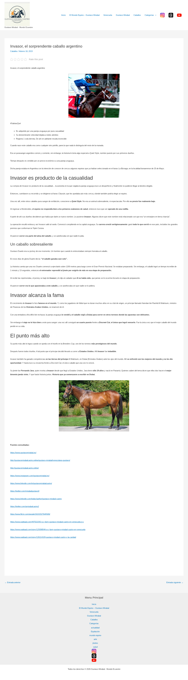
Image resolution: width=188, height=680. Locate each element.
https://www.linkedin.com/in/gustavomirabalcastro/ (31, 483)
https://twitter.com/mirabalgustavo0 (24, 491)
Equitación (95, 631)
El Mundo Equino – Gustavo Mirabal (84, 15)
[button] (155, 15)
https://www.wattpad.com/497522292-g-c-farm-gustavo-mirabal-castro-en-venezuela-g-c (47, 522)
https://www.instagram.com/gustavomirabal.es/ (29, 476)
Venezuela (107, 15)
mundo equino (95, 635)
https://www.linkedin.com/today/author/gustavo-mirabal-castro (36, 499)
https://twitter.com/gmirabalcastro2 (24, 506)
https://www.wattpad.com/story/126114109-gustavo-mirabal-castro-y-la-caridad (43, 537)
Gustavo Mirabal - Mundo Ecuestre (18, 27)
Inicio (63, 15)
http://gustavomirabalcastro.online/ (24, 468)
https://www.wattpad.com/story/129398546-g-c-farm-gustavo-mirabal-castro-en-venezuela (47, 529)
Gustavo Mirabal (123, 15)
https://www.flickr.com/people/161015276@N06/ (30, 514)
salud (95, 647)
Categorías (149, 15)
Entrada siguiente (174, 582)
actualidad (95, 628)
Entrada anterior (12, 582)
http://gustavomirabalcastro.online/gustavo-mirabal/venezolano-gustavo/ (40, 460)
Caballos (137, 15)
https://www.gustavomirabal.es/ (23, 452)
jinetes (95, 643)
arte (95, 639)
